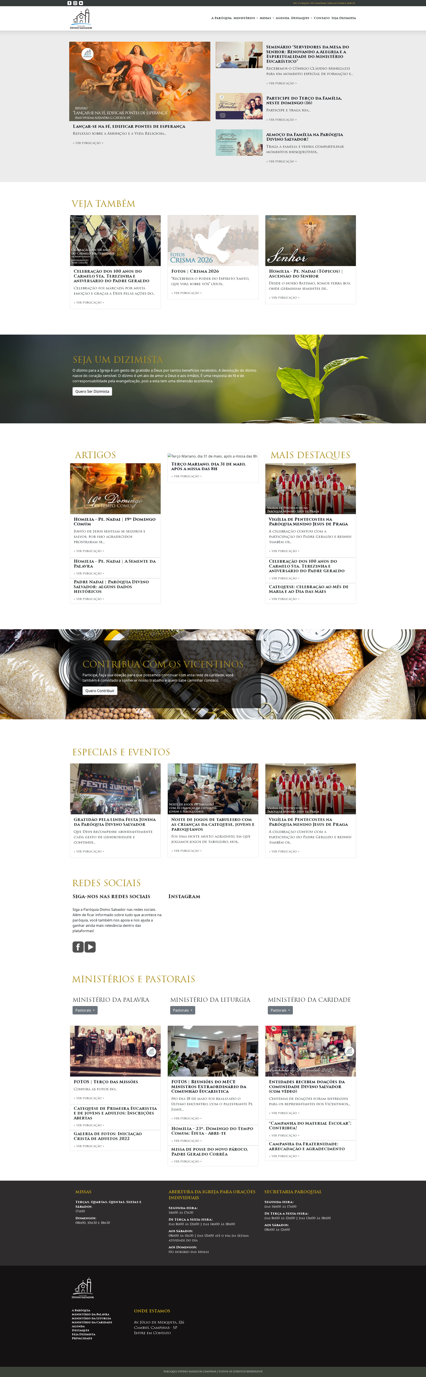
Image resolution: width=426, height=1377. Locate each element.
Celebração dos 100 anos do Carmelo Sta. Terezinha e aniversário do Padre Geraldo (111, 276)
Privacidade (82, 1338)
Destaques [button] (300, 18)
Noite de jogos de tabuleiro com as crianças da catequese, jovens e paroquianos (212, 825)
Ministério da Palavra (90, 1314)
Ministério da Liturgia (91, 1318)
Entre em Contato (152, 1333)
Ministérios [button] (244, 18)
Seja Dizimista (343, 18)
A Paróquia (221, 18)
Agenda (282, 18)
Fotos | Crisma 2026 (195, 272)
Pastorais (83, 1010)
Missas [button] (266, 18)
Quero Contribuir (99, 690)
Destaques (80, 1330)
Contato (322, 18)
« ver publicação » (88, 143)
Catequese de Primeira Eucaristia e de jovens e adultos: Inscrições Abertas (115, 1114)
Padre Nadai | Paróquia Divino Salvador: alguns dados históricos (111, 587)
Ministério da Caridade (92, 1322)
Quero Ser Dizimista (92, 391)
